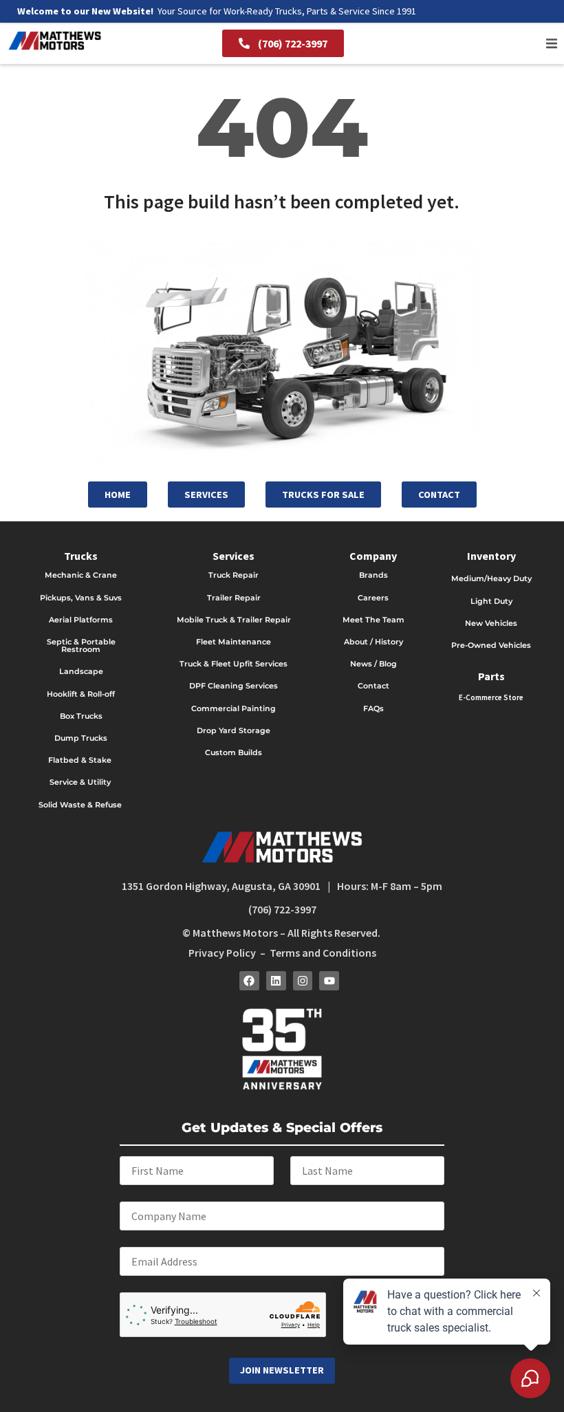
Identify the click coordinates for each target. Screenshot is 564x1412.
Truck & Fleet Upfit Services (234, 664)
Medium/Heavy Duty (491, 578)
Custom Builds (233, 752)
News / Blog (373, 664)
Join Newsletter (282, 1370)
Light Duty (491, 601)
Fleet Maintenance (233, 642)
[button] (551, 43)
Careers (373, 597)
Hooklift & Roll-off (81, 694)
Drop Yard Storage (233, 730)
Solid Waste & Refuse (81, 805)
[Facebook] (249, 981)
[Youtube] (329, 981)
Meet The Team (373, 619)
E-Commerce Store (491, 697)
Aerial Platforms (81, 619)
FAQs (373, 708)
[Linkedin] (276, 981)
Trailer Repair (234, 597)
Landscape (81, 671)
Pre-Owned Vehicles (491, 645)
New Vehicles (491, 623)
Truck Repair (233, 575)
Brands (373, 575)
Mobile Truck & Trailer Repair (234, 619)
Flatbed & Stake (79, 760)
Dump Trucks (80, 738)
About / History (373, 642)
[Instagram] (303, 981)
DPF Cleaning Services (233, 686)
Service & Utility (80, 782)
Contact (373, 686)
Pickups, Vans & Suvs (81, 597)
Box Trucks (81, 716)
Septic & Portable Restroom (81, 645)
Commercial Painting (233, 708)
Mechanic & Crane (81, 575)
